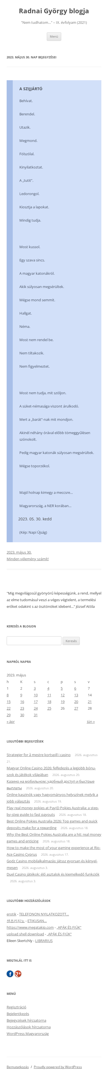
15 (9, 701)
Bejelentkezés (18, 1013)
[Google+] (18, 973)
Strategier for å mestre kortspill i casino (39, 754)
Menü (54, 36)
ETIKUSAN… (37, 920)
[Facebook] (10, 973)
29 (9, 714)
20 (76, 701)
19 (63, 701)
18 (49, 701)
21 (90, 701)
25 (49, 708)
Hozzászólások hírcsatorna (29, 1026)
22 (9, 708)
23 (22, 708)
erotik (11, 914)
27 (76, 708)
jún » (91, 721)
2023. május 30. (19, 552)
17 (36, 701)
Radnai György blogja (54, 11)
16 (22, 701)
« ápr (11, 721)
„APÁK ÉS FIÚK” (68, 927)
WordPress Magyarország (28, 1033)
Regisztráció (16, 1007)
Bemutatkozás (18, 1067)
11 (49, 694)
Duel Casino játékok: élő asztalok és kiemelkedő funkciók (53, 874)
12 (63, 694)
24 (36, 708)
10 (36, 694)
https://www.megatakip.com (30, 927)
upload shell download (25, 933)
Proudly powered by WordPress (58, 1067)
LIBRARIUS (44, 940)
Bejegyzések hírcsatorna (26, 1020)
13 (76, 694)
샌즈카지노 (16, 920)
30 (22, 714)
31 (36, 714)
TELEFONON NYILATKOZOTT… (44, 914)
